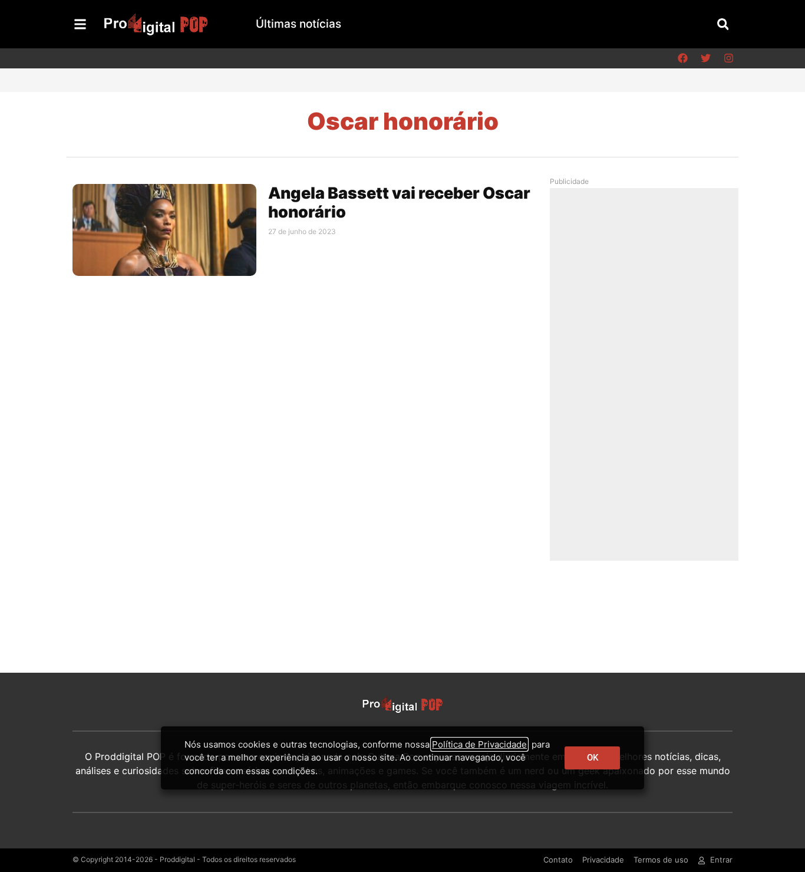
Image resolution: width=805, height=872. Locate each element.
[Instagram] (728, 58)
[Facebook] (682, 58)
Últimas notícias (298, 24)
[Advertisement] (647, 374)
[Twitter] (705, 58)
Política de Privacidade (479, 744)
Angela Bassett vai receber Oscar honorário (399, 202)
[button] (723, 24)
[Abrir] (80, 24)
